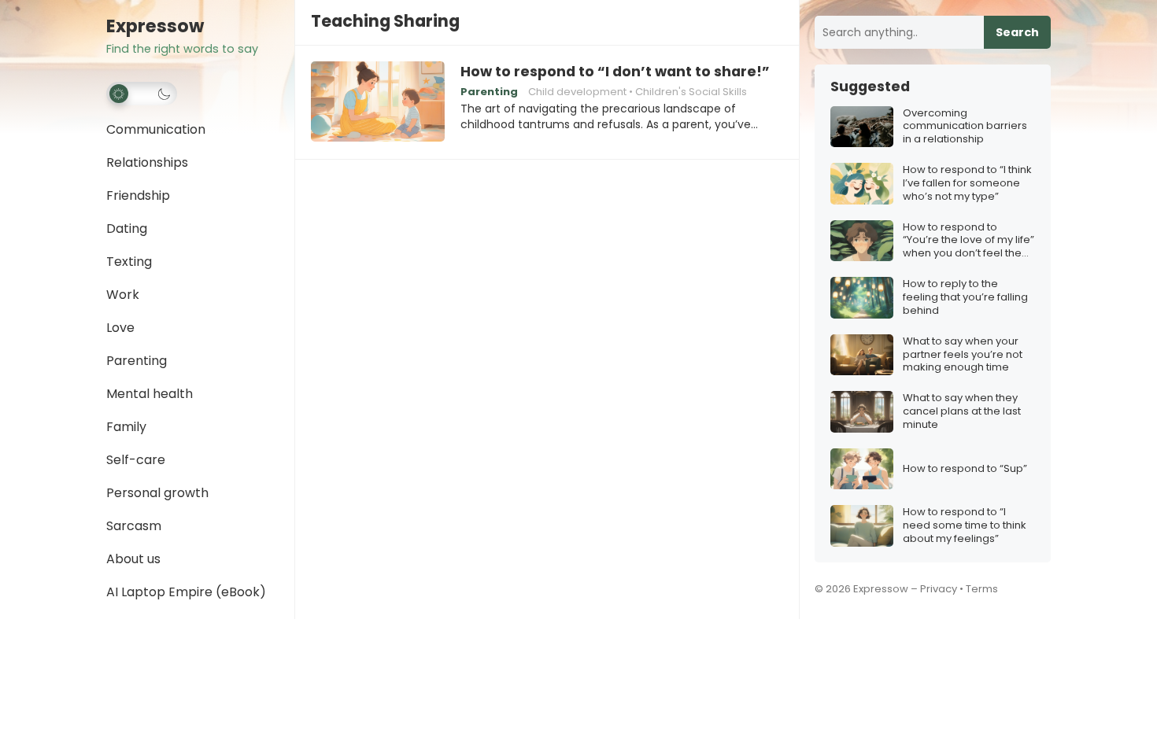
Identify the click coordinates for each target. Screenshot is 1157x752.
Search (1017, 32)
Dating (126, 228)
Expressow (155, 26)
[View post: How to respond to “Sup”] (861, 469)
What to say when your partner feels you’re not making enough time (962, 355)
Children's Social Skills (691, 91)
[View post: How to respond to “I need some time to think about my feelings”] (861, 526)
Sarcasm (133, 526)
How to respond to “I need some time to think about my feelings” (964, 526)
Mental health (149, 394)
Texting (129, 262)
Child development (577, 91)
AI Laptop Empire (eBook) (186, 592)
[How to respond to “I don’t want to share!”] (378, 102)
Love (120, 328)
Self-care (135, 460)
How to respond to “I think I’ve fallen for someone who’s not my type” (967, 184)
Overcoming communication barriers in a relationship (965, 127)
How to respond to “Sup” (965, 469)
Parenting (136, 361)
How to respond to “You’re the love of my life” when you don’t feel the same (968, 241)
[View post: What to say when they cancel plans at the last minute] (861, 412)
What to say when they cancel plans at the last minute (962, 412)
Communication (155, 129)
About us (133, 559)
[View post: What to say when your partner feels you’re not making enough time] (861, 355)
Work (122, 295)
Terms (982, 588)
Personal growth (157, 493)
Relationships (147, 162)
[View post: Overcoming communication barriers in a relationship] (861, 127)
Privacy (938, 588)
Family (126, 427)
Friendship (138, 195)
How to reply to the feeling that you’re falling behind (965, 298)
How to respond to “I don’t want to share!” (615, 71)
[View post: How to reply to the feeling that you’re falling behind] (861, 298)
